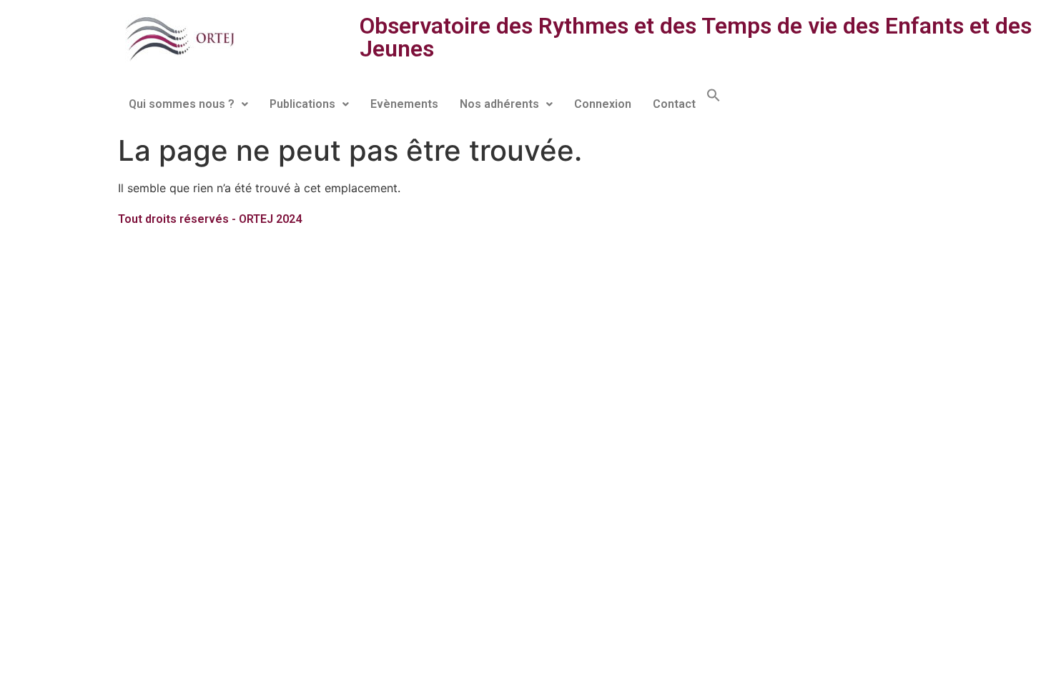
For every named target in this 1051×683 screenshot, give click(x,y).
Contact (674, 104)
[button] (188, 104)
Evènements (404, 104)
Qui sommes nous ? (182, 104)
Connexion (602, 104)
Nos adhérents (499, 104)
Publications (302, 104)
